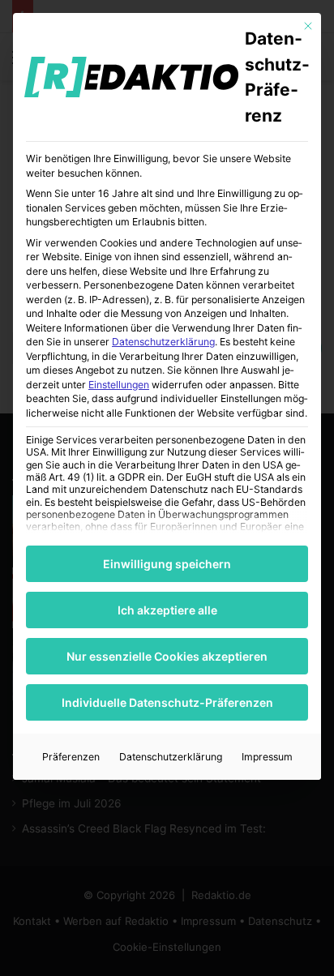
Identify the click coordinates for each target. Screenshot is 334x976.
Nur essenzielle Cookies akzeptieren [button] (167, 656)
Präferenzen (71, 757)
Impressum (267, 757)
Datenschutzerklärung (163, 342)
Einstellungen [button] (118, 385)
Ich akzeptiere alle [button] (167, 610)
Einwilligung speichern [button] (167, 564)
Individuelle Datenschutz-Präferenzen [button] (167, 702)
